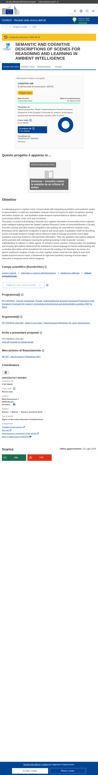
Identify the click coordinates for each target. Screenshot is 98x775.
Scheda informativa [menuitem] (11, 67)
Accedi (75, 11)
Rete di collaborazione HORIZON (19, 437)
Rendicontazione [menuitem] (44, 67)
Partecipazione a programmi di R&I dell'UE (22, 433)
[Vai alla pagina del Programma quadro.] (6, 47)
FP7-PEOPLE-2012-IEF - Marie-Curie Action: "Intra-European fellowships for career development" (46, 323)
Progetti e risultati (20, 27)
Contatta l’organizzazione (15, 427)
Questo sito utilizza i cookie (35, 764)
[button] (81, 11)
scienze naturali (9, 273)
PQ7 (34, 27)
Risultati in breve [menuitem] (28, 67)
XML (16, 457)
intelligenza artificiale (70, 273)
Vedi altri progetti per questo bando (17, 342)
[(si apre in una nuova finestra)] (11, 10)
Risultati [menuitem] (58, 67)
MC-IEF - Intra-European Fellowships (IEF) (21, 357)
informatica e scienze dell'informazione (38, 273)
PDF (42, 457)
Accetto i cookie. (30, 771)
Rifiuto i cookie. (68, 771)
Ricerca (87, 11)
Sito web (9, 430)
